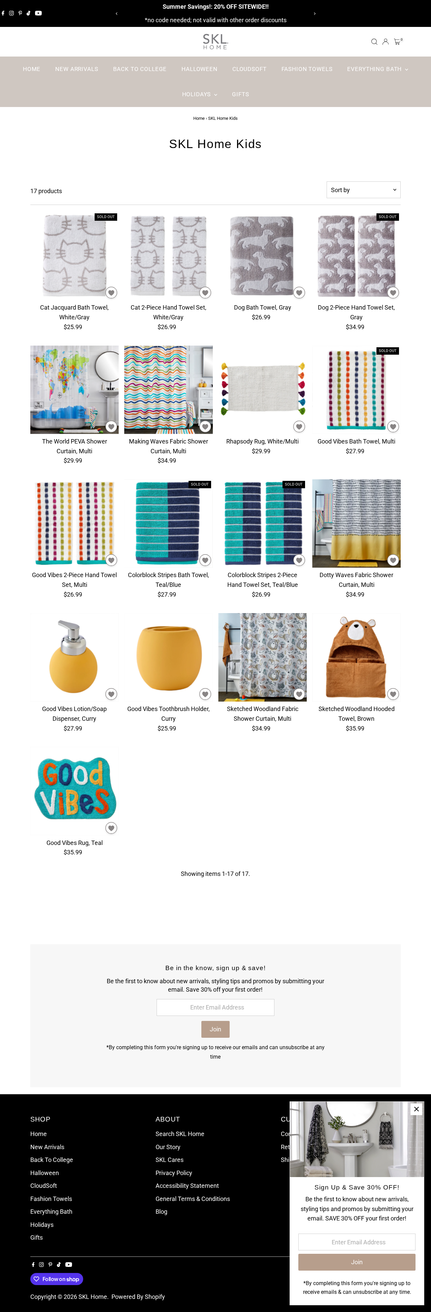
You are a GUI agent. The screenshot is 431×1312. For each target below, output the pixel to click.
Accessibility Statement (187, 1185)
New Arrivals (76, 69)
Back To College (140, 69)
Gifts (240, 94)
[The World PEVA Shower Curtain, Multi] (74, 390)
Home (31, 69)
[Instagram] (11, 13)
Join (215, 1029)
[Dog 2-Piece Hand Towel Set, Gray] (356, 256)
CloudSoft (249, 69)
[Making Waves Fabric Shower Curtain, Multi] (168, 390)
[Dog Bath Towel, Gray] (262, 256)
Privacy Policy (174, 1172)
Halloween (199, 69)
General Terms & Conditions (193, 1198)
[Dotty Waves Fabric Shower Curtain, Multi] (356, 523)
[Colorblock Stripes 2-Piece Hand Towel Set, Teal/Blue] (262, 523)
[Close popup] (416, 1109)
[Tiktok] (28, 13)
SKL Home (92, 1296)
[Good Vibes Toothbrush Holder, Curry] (168, 657)
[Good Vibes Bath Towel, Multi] (356, 390)
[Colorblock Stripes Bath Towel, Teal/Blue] (168, 523)
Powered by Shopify (138, 1296)
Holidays (197, 94)
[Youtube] (38, 13)
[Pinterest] (20, 13)
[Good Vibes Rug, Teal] (74, 791)
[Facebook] (3, 13)
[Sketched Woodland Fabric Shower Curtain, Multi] (262, 657)
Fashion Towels (307, 69)
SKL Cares (170, 1159)
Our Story (168, 1146)
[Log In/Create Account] (386, 42)
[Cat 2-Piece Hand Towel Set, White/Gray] (168, 256)
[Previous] (116, 13)
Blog (161, 1211)
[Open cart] (397, 42)
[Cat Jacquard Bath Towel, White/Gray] (74, 256)
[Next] (314, 13)
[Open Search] (374, 42)
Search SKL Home (180, 1133)
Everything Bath (375, 69)
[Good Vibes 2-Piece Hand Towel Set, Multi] (74, 523)
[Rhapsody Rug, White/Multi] (262, 390)
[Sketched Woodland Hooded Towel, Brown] (356, 657)
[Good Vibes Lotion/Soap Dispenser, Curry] (74, 657)
